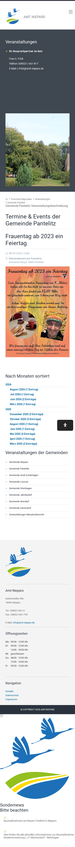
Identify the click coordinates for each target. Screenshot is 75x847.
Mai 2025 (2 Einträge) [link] (22, 433)
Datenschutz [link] (12, 695)
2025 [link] (8, 409)
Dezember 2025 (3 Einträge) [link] (26, 414)
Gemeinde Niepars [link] (18, 462)
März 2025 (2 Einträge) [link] (23, 443)
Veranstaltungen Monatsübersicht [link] (26, 514)
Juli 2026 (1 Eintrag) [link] (22, 394)
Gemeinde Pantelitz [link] (16, 202)
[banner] (37, 16)
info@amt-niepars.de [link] (24, 622)
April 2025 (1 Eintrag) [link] (22, 438)
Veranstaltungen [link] (42, 199)
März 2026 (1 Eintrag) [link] (23, 404)
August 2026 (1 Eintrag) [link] (24, 389)
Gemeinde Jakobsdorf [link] (20, 494)
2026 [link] (8, 384)
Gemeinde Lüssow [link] (18, 481)
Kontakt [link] (9, 691)
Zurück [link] (9, 149)
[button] (65, 425)
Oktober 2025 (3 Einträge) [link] (25, 419)
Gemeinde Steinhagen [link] (20, 488)
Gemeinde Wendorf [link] (19, 501)
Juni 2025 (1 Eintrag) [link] (22, 429)
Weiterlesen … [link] (23, 825)
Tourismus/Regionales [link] (21, 199)
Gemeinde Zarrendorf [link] (20, 508)
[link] (12, 23)
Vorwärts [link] (66, 149)
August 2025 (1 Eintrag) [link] (24, 424)
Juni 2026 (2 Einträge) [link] (23, 399)
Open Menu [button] (70, 11)
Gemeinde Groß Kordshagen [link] (23, 475)
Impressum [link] (11, 699)
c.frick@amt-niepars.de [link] (30, 68)
